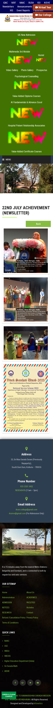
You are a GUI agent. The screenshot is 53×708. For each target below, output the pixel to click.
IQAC (5, 2)
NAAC (22, 2)
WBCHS (7, 656)
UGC (6, 646)
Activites (30, 607)
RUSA (31, 2)
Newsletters (8, 6)
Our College (44, 14)
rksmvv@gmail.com (17, 513)
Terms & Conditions (10, 622)
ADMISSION (7, 602)
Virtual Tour (44, 7)
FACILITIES (30, 602)
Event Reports (23, 10)
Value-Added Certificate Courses (26, 151)
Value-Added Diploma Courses (26, 96)
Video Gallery (12, 70)
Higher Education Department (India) (19, 661)
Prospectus (41, 70)
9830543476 (20, 490)
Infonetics (38, 703)
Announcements (24, 6)
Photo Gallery (27, 70)
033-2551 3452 (26, 486)
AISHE (47, 2)
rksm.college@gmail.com (26, 509)
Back (38, 224)
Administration (8, 597)
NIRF (13, 2)
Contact (29, 612)
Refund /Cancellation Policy (13, 617)
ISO (38, 2)
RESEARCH (6, 612)
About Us (30, 592)
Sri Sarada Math (11, 666)
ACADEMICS (31, 597)
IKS (11, 10)
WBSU (6, 651)
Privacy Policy (32, 617)
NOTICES (5, 607)
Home (4, 592)
